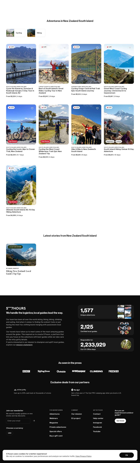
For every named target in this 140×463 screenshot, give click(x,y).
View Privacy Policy (83, 456)
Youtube (96, 431)
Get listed (120, 421)
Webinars (54, 418)
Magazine (54, 423)
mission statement (24, 345)
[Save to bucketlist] (32, 48)
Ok (126, 455)
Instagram (97, 423)
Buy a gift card (56, 436)
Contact (97, 414)
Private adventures (58, 427)
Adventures (55, 414)
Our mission (76, 414)
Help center (98, 418)
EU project (75, 418)
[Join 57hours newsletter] (34, 421)
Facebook (97, 427)
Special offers (56, 431)
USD (9, 433)
